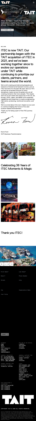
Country (3, 284)
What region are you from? (10, 304)
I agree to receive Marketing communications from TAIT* (19, 323)
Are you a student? (7, 298)
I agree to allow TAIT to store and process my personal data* (18, 328)
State (20, 284)
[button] (33, 2)
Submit (4, 334)
